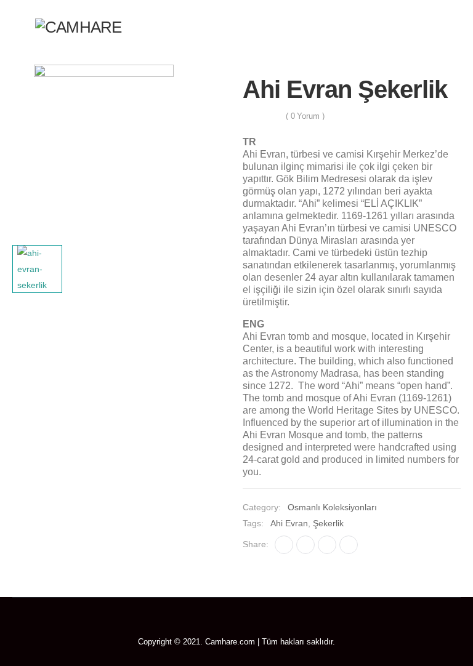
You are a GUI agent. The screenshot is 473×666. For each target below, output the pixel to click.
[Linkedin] (348, 545)
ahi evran (289, 523)
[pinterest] (237, 623)
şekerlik (328, 523)
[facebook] (201, 623)
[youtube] (254, 623)
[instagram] (272, 623)
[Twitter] (305, 545)
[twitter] (219, 623)
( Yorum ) (305, 116)
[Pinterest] (327, 545)
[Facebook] (284, 545)
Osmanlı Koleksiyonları (332, 507)
